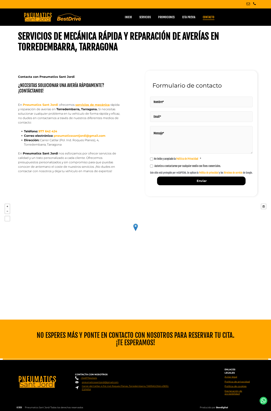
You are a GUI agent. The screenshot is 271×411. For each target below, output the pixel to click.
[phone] (254, 4)
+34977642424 (89, 378)
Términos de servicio (233, 172)
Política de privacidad (208, 172)
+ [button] (7, 206)
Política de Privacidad (187, 158)
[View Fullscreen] (7, 218)
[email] (248, 4)
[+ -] (135, 231)
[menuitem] (128, 17)
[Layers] (263, 206)
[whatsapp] (263, 401)
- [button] (7, 211)
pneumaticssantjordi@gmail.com (100, 382)
